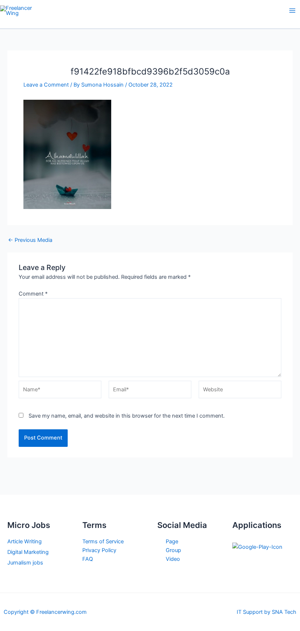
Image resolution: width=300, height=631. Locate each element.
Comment (33, 293)
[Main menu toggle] (292, 10)
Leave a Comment (46, 84)
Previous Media (30, 240)
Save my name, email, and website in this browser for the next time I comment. (127, 416)
